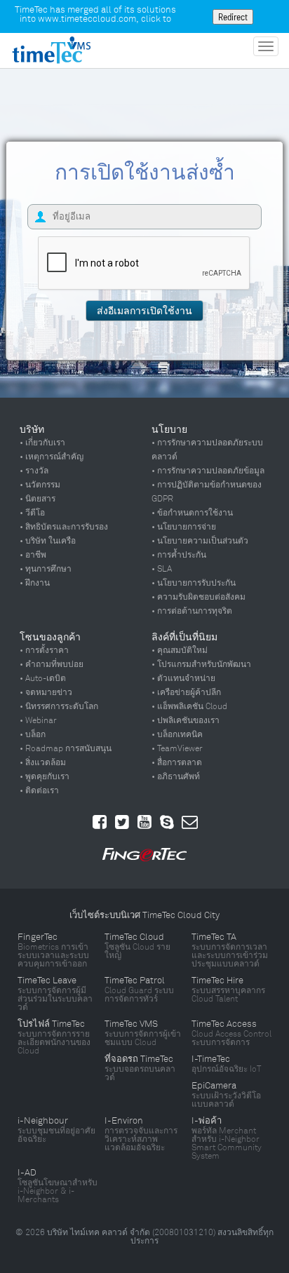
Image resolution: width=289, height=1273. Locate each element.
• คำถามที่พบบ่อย (51, 664)
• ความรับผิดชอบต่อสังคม (199, 597)
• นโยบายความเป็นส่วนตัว (200, 541)
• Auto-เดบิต (43, 678)
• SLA (162, 569)
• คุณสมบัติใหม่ (180, 650)
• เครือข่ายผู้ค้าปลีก (186, 692)
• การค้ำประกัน (179, 555)
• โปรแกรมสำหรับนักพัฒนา (201, 664)
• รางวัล (34, 471)
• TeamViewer (177, 748)
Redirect (233, 16)
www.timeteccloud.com (87, 19)
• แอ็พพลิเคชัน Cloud (189, 706)
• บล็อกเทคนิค (177, 734)
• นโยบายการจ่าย (184, 527)
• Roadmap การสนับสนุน (66, 748)
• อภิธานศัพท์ (176, 776)
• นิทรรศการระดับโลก (59, 706)
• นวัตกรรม (40, 485)
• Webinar (38, 720)
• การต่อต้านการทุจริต (192, 611)
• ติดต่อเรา (39, 790)
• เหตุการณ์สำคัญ (51, 457)
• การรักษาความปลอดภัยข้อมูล (208, 471)
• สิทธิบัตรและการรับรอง (64, 527)
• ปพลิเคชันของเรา (186, 720)
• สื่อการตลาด (177, 762)
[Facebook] (100, 822)
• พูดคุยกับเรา (44, 776)
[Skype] (167, 822)
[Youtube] (144, 822)
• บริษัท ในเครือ (48, 541)
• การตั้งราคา (44, 650)
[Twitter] (122, 822)
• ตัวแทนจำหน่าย (183, 678)
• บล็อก (33, 734)
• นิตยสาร (37, 499)
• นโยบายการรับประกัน (194, 583)
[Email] (190, 822)
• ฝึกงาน (35, 583)
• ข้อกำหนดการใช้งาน (192, 513)
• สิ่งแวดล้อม (43, 762)
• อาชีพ (33, 555)
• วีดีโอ (32, 513)
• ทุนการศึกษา (46, 569)
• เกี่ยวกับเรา (42, 442)
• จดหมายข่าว (46, 692)
